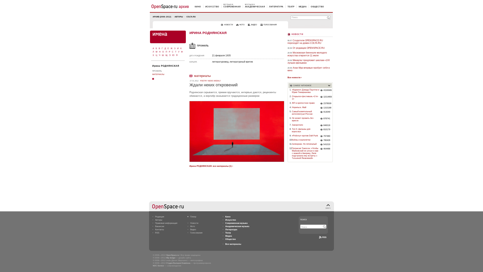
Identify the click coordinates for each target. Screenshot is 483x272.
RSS (157, 233)
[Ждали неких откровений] (236, 162)
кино (198, 6)
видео (254, 25)
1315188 (327, 108)
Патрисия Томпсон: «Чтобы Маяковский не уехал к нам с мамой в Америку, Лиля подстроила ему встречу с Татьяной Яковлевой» (305, 153)
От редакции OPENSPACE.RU (309, 48)
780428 (326, 140)
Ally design (170, 258)
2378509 (327, 103)
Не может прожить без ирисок (302, 119)
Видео (193, 229)
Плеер (193, 217)
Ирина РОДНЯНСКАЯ (165, 66)
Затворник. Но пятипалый (304, 144)
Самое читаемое (302, 85)
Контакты (159, 229)
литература (276, 6)
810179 (326, 129)
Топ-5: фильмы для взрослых (301, 130)
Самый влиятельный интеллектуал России (302, 112)
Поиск (303, 220)
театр (291, 6)
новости (228, 25)
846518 (326, 125)
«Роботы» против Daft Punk (305, 135)
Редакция (159, 217)
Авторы (179, 17)
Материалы (158, 74)
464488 (326, 149)
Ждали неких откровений (213, 85)
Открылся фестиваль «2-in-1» (305, 97)
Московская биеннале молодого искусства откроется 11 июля (307, 54)
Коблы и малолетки (301, 140)
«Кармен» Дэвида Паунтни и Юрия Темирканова (305, 91)
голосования (270, 25)
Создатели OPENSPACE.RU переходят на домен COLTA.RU (305, 41)
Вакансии (159, 226)
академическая (255, 6)
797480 (326, 136)
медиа (303, 6)
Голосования (196, 233)
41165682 (327, 90)
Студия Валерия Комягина (178, 263)
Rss (324, 237)
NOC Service (158, 266)
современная (232, 6)
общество (317, 6)
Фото (192, 226)
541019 (326, 144)
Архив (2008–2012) (162, 17)
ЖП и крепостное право (303, 103)
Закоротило (297, 125)
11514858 (327, 97)
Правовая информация (166, 223)
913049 (326, 112)
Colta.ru (191, 17)
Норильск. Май (299, 107)
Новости (297, 34)
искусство (212, 6)
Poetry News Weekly (210, 81)
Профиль (157, 71)
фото (242, 25)
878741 (326, 118)
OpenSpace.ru (172, 255)
